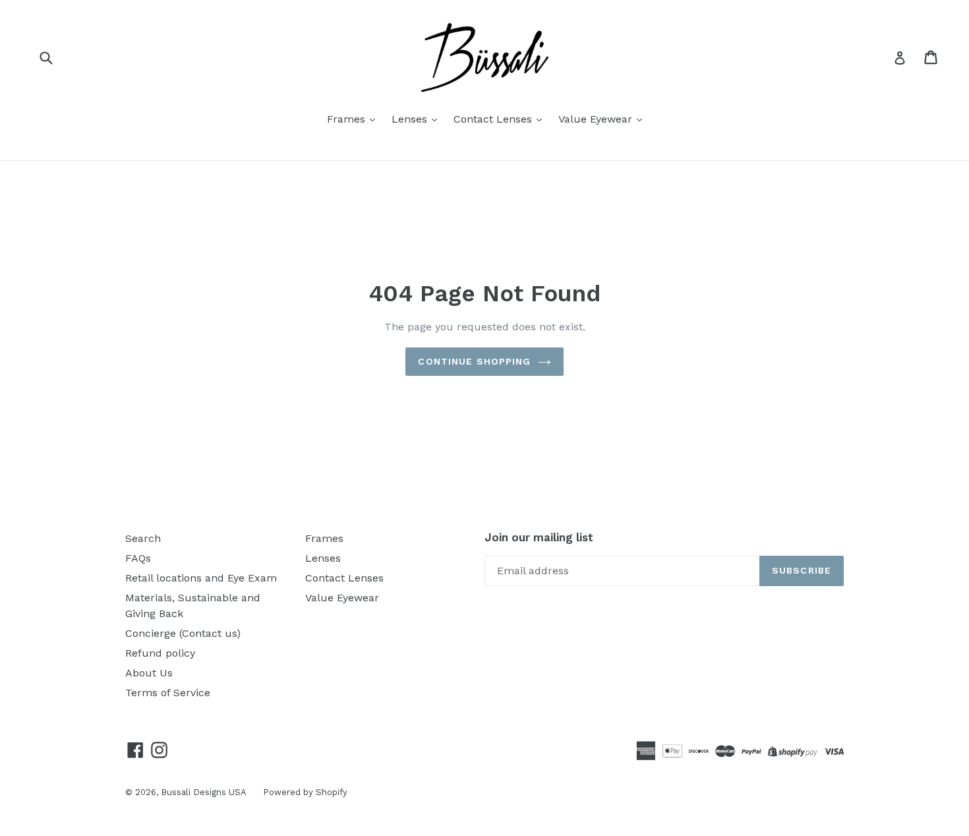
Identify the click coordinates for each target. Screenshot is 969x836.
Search (143, 538)
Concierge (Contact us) (183, 633)
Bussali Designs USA (204, 792)
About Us (149, 673)
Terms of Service (167, 692)
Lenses (411, 119)
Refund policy (160, 653)
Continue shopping (474, 361)
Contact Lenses (494, 119)
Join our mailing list (538, 537)
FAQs (138, 558)
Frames (347, 119)
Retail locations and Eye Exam (201, 578)
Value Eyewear (596, 119)
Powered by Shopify (305, 792)
